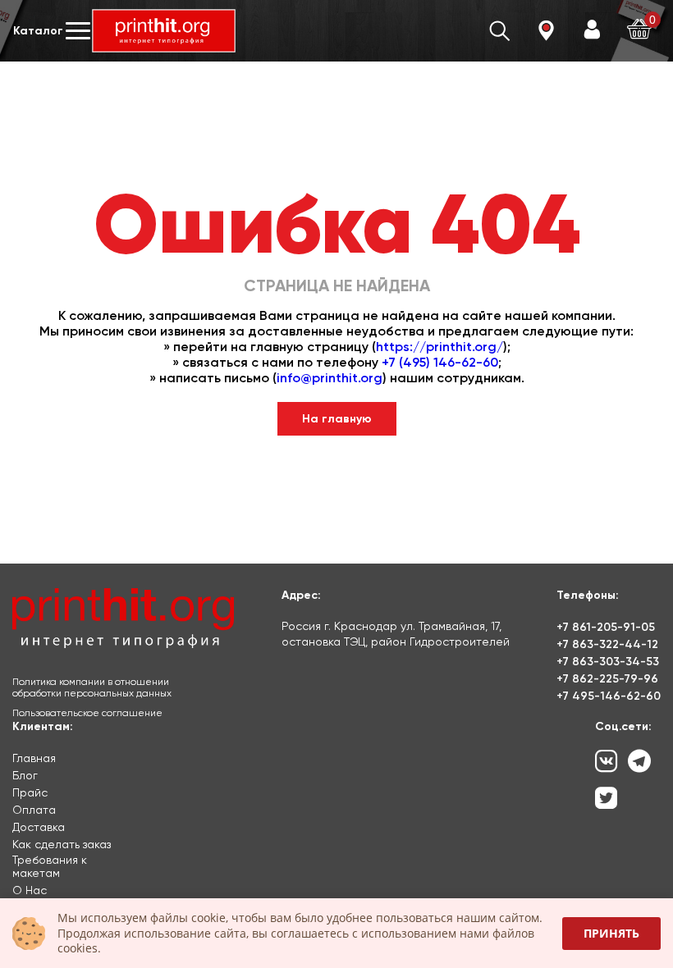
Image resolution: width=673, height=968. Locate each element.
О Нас (29, 890)
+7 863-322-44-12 (607, 644)
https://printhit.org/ (439, 346)
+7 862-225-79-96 (607, 679)
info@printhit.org (329, 378)
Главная (34, 758)
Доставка (38, 826)
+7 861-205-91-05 (605, 627)
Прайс (30, 792)
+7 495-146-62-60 (608, 696)
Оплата (34, 809)
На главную (337, 419)
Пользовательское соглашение (87, 713)
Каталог (38, 31)
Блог (25, 775)
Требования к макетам (49, 866)
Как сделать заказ (61, 844)
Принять (611, 933)
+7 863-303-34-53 (607, 662)
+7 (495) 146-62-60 (440, 362)
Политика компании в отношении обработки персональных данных (92, 687)
